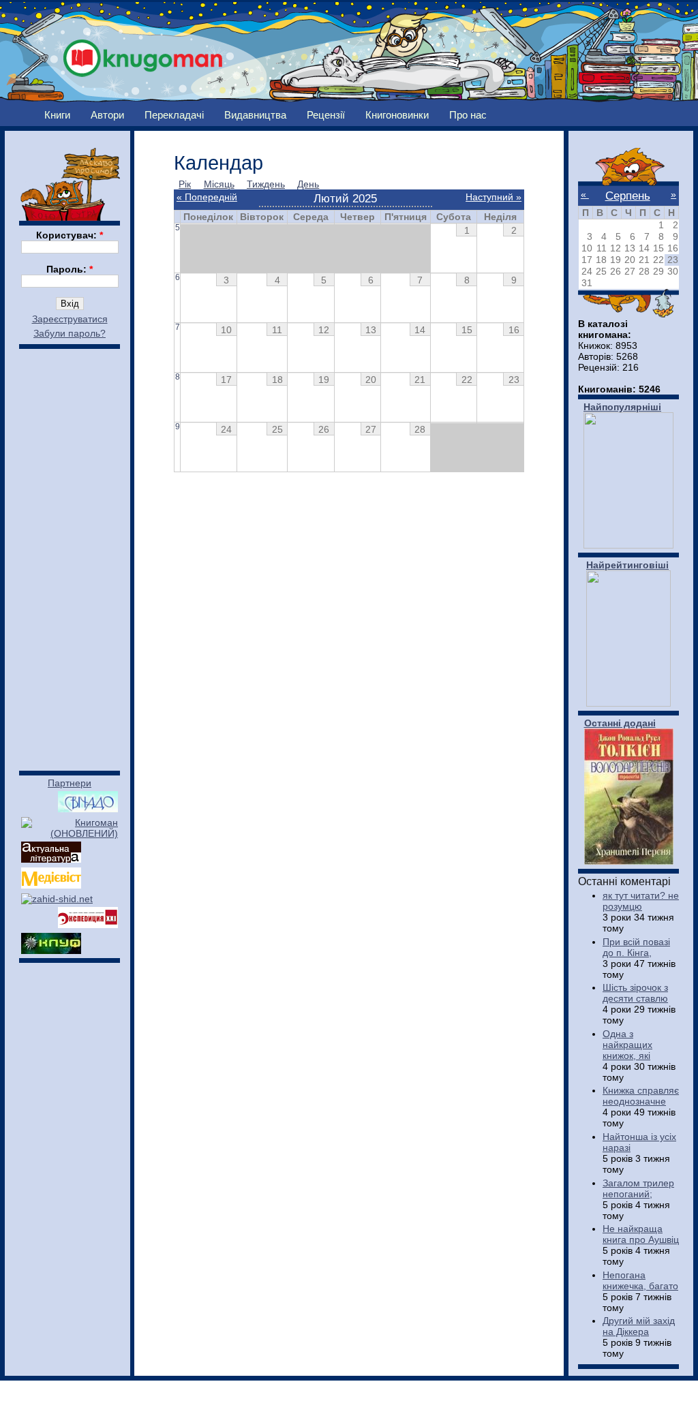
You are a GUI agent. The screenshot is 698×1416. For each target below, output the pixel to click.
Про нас (468, 115)
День (308, 184)
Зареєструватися (70, 318)
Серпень (627, 195)
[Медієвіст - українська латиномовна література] (51, 885)
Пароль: (69, 269)
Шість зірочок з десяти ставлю (635, 993)
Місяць (219, 184)
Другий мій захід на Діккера (639, 1326)
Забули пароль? (69, 333)
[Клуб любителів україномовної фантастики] (51, 950)
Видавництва (255, 115)
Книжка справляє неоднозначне (641, 1096)
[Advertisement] (69, 553)
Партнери (69, 783)
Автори (107, 115)
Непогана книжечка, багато (640, 1280)
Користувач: (69, 235)
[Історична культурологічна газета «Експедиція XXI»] (88, 924)
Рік (185, 184)
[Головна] (143, 54)
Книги (57, 115)
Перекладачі (174, 115)
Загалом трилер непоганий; (638, 1188)
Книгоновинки (397, 115)
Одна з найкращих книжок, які (627, 1044)
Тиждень (266, 184)
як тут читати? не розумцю (641, 901)
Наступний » (493, 196)
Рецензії (326, 115)
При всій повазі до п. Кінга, (636, 947)
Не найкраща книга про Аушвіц (641, 1234)
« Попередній (207, 196)
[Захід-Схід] (57, 898)
